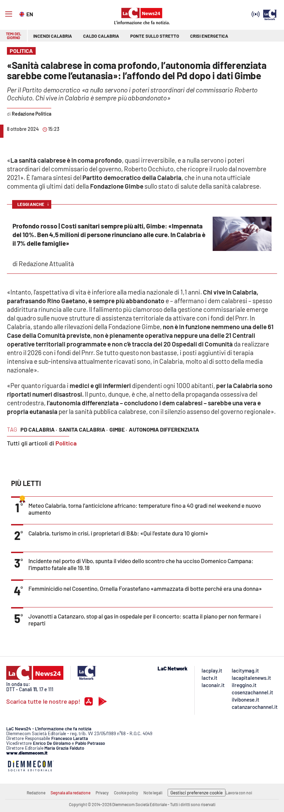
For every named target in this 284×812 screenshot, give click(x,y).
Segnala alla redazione (70, 792)
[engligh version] (22, 13)
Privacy (102, 792)
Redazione (36, 792)
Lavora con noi (238, 792)
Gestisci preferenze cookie (196, 792)
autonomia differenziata (164, 429)
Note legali (152, 792)
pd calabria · (38, 429)
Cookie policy (126, 792)
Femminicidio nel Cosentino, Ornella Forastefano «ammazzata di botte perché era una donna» (145, 588)
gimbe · (118, 429)
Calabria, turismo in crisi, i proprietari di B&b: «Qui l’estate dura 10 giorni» (118, 533)
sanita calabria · (83, 429)
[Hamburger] (8, 14)
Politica (66, 443)
